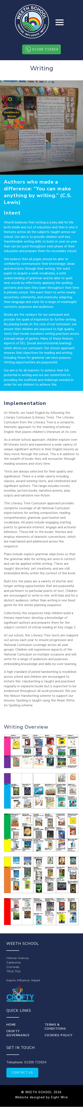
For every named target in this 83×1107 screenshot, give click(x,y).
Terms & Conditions (55, 1027)
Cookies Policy (59, 1035)
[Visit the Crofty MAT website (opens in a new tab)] (20, 994)
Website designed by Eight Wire (41, 1097)
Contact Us (22, 1073)
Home (11, 1025)
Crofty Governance (18, 1033)
